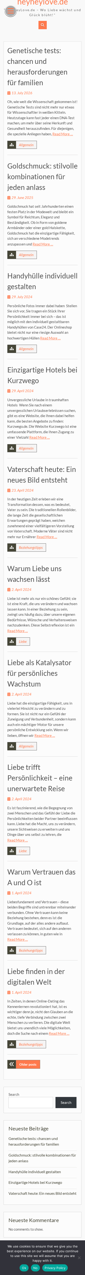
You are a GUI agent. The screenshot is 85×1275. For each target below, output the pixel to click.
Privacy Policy (55, 1268)
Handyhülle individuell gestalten (34, 1171)
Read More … (62, 134)
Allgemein (26, 145)
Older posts (27, 1064)
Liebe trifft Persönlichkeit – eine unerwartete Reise (39, 778)
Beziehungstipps (31, 547)
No (35, 1268)
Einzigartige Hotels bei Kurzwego (35, 1182)
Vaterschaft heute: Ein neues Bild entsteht (42, 1193)
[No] (79, 1257)
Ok (24, 1268)
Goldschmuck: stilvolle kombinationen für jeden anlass (42, 176)
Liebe (23, 641)
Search (13, 1094)
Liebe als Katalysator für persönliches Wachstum (39, 673)
